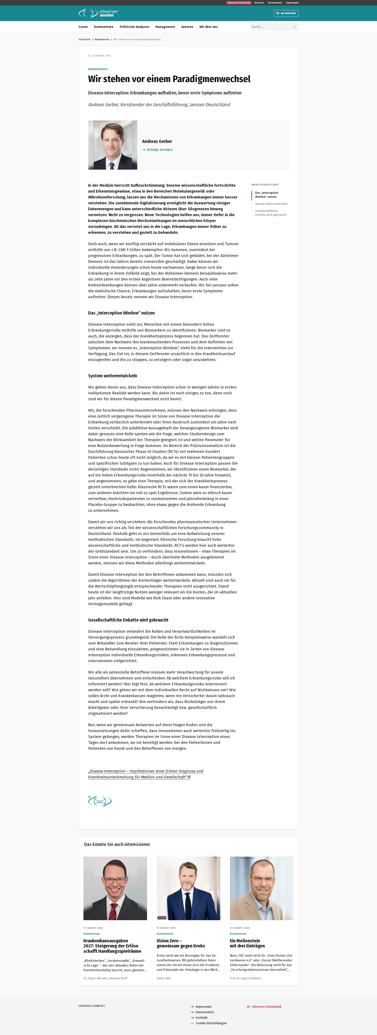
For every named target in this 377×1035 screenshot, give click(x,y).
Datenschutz (275, 2)
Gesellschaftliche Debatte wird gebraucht (270, 213)
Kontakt (259, 2)
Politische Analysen (134, 27)
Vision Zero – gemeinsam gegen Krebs (184, 859)
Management (165, 27)
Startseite (85, 39)
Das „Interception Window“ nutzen (266, 194)
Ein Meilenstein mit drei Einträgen (254, 859)
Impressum (292, 2)
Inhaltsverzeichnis (265, 184)
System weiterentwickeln (271, 204)
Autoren (187, 27)
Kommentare (103, 27)
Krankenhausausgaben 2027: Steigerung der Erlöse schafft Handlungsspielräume (112, 861)
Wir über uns (208, 27)
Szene (83, 27)
